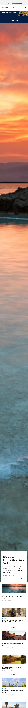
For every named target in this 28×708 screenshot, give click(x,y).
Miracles (5, 665)
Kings (4, 618)
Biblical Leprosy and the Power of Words (12, 644)
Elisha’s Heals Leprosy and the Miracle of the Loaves (11, 668)
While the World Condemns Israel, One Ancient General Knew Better (12, 621)
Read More (21, 579)
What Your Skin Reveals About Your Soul (13, 560)
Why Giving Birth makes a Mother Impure (12, 691)
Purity (5, 554)
